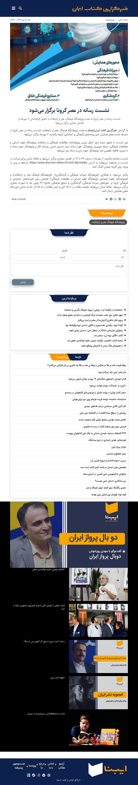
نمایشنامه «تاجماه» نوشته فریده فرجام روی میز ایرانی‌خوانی (99, 399)
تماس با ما (51, 766)
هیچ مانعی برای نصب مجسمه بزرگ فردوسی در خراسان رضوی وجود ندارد (90, 315)
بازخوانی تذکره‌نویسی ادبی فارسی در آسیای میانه (104, 474)
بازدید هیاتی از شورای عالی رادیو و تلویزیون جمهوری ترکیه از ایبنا (39, 607)
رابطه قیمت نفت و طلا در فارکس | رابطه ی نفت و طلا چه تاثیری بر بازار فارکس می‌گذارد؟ (86, 365)
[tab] (78, 357)
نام (124, 250)
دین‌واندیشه (110, 19)
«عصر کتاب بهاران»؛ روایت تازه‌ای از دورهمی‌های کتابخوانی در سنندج (95, 392)
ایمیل (64, 250)
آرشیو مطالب (61, 766)
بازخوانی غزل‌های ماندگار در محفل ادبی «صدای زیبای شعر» (96, 330)
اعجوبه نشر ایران (57, 677)
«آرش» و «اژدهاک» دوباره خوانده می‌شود (107, 386)
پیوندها (32, 766)
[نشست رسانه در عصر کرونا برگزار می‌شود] (69, 62)
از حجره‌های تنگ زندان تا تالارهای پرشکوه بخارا (102, 346)
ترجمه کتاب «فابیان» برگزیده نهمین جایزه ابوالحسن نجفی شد (95, 340)
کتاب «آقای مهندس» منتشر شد (108, 335)
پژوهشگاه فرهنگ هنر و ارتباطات (108, 222)
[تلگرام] (44, 775)
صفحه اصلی (123, 19)
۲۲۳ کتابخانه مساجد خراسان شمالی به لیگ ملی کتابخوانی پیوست (96, 433)
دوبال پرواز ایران (118, 447)
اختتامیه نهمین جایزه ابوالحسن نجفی (48, 569)
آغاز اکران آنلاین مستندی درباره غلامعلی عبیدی (105, 406)
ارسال (23, 282)
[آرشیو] (28, 775)
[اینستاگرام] (39, 775)
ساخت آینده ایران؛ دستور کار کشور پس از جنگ (44, 641)
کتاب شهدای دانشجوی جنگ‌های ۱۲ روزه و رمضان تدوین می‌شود (97, 379)
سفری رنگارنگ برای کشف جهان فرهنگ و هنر (106, 488)
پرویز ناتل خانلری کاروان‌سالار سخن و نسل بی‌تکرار (100, 320)
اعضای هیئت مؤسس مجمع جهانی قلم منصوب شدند (102, 420)
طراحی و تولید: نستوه (65, 780)
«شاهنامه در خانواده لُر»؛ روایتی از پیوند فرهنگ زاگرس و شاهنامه (93, 310)
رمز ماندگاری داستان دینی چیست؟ (110, 481)
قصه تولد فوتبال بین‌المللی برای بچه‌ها (109, 494)
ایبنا (100, 9)
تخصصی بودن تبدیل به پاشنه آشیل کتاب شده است (103, 467)
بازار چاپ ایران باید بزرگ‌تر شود (112, 372)
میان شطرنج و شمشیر (116, 454)
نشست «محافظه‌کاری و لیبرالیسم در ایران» (46, 713)
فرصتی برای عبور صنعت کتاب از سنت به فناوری (104, 426)
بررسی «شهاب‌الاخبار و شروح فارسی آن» (108, 460)
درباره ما (41, 766)
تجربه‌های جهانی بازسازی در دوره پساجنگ (107, 440)
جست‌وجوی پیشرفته (19, 766)
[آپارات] (49, 775)
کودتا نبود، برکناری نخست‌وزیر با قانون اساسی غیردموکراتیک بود (94, 325)
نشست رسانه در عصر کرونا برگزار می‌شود (69, 110)
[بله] (33, 775)
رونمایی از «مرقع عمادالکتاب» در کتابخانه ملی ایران (103, 413)
